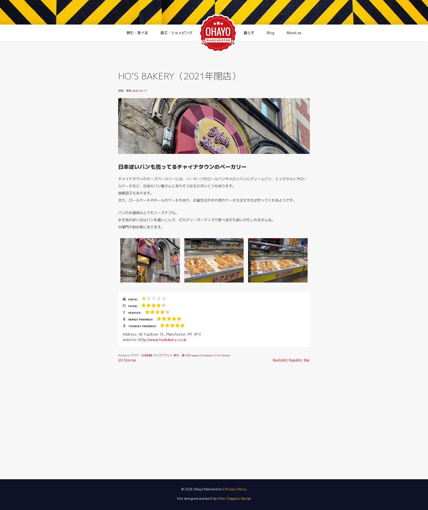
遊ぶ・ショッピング (176, 32)
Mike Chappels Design (234, 498)
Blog (270, 32)
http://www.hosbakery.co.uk (162, 339)
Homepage (218, 33)
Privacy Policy (236, 489)
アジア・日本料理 (141, 355)
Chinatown (206, 355)
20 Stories (127, 360)
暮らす (249, 32)
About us (293, 32)
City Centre (222, 355)
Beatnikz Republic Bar (291, 360)
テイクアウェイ (163, 355)
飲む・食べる (137, 32)
